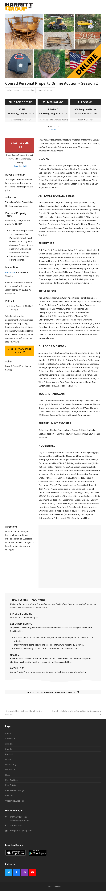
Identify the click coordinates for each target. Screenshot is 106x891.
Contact (9, 754)
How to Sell (10, 769)
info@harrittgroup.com (21, 830)
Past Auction (28, 90)
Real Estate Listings (14, 790)
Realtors (9, 795)
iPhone (15, 166)
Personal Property (46, 90)
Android (23, 166)
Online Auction (13, 90)
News (7, 774)
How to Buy (10, 764)
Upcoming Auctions (14, 800)
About (8, 733)
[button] (99, 7)
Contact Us (10, 272)
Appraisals (10, 738)
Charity (8, 749)
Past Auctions (11, 780)
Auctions (9, 743)
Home (8, 759)
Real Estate (10, 785)
